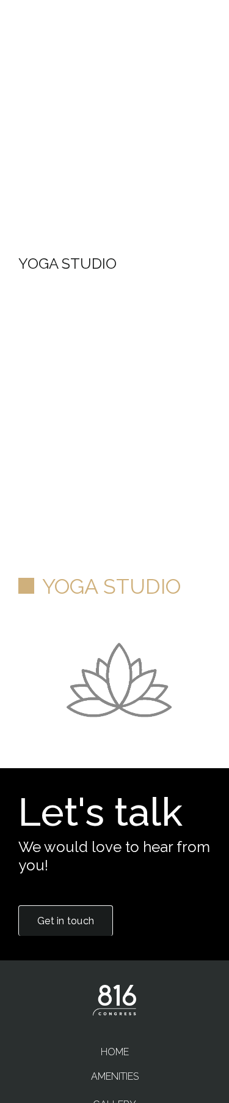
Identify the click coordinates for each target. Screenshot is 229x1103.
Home (115, 1052)
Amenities (115, 1076)
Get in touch (65, 921)
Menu (197, 48)
